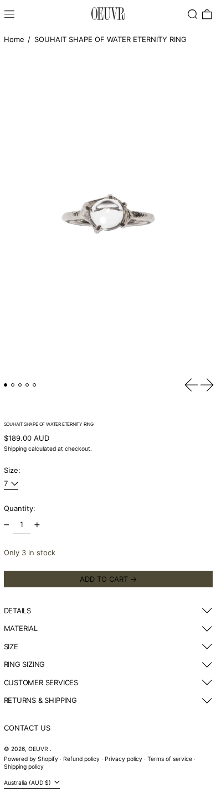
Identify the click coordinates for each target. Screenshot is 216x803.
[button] (192, 14)
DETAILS (18, 610)
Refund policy (81, 759)
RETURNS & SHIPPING (40, 700)
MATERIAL (21, 628)
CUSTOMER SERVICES (41, 682)
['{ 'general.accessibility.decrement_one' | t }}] (6, 525)
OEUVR (39, 749)
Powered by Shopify (31, 759)
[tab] (6, 385)
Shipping (15, 448)
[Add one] (36, 525)
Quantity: (19, 508)
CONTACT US (27, 727)
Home (14, 39)
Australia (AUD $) (28, 782)
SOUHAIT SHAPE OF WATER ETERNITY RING (110, 39)
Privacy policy (123, 759)
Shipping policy (24, 766)
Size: (12, 470)
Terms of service (169, 759)
